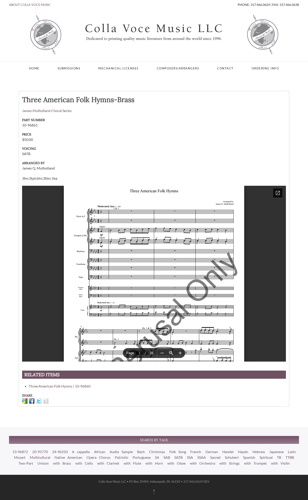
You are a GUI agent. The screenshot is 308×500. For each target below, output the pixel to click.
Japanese (276, 452)
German (211, 452)
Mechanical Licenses (118, 68)
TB (279, 457)
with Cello (84, 463)
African (99, 452)
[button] (154, 491)
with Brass (62, 463)
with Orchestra (202, 463)
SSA (190, 457)
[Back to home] (154, 34)
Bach (141, 452)
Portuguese (142, 457)
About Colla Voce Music (30, 5)
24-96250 (60, 452)
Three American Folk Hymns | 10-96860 (59, 386)
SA (157, 457)
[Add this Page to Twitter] (38, 401)
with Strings (229, 463)
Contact (225, 68)
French (195, 452)
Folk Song (177, 452)
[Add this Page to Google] (25, 401)
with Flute (132, 463)
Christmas (157, 452)
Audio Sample (121, 452)
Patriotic (121, 457)
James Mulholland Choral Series (47, 110)
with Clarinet (108, 463)
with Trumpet (255, 463)
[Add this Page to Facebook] (31, 401)
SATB (178, 457)
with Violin (280, 463)
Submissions (68, 68)
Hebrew (259, 452)
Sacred (215, 457)
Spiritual (266, 457)
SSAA (201, 457)
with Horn (154, 463)
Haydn (243, 452)
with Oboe (176, 463)
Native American (68, 457)
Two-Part (25, 463)
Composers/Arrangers (178, 68)
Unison (43, 463)
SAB (166, 457)
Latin (292, 452)
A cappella (81, 452)
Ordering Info (265, 68)
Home (34, 68)
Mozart (19, 457)
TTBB (289, 457)
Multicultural (40, 457)
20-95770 (40, 452)
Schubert (232, 457)
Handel (228, 452)
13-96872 (20, 452)
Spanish (249, 457)
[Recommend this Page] (45, 401)
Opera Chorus (98, 457)
